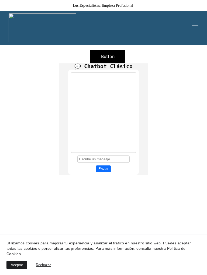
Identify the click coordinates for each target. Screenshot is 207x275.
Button (108, 56)
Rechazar (43, 265)
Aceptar (17, 265)
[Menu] (195, 28)
